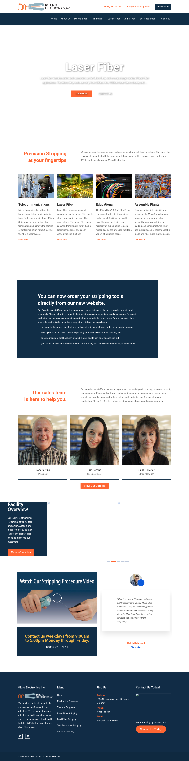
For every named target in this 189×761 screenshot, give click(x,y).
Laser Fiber (114, 18)
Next (179, 78)
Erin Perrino (94, 470)
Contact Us (105, 93)
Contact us (163, 7)
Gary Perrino (43, 470)
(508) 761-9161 (112, 6)
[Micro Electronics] (44, 7)
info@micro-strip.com (138, 6)
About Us (66, 18)
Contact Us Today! (151, 729)
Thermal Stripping (66, 707)
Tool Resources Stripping (69, 725)
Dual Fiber (129, 18)
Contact (165, 18)
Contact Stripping (65, 731)
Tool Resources (146, 18)
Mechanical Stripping (67, 701)
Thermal (97, 18)
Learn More (81, 94)
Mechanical (80, 18)
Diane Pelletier (146, 470)
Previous (9, 78)
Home (54, 18)
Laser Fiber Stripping (67, 713)
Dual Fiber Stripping (67, 719)
